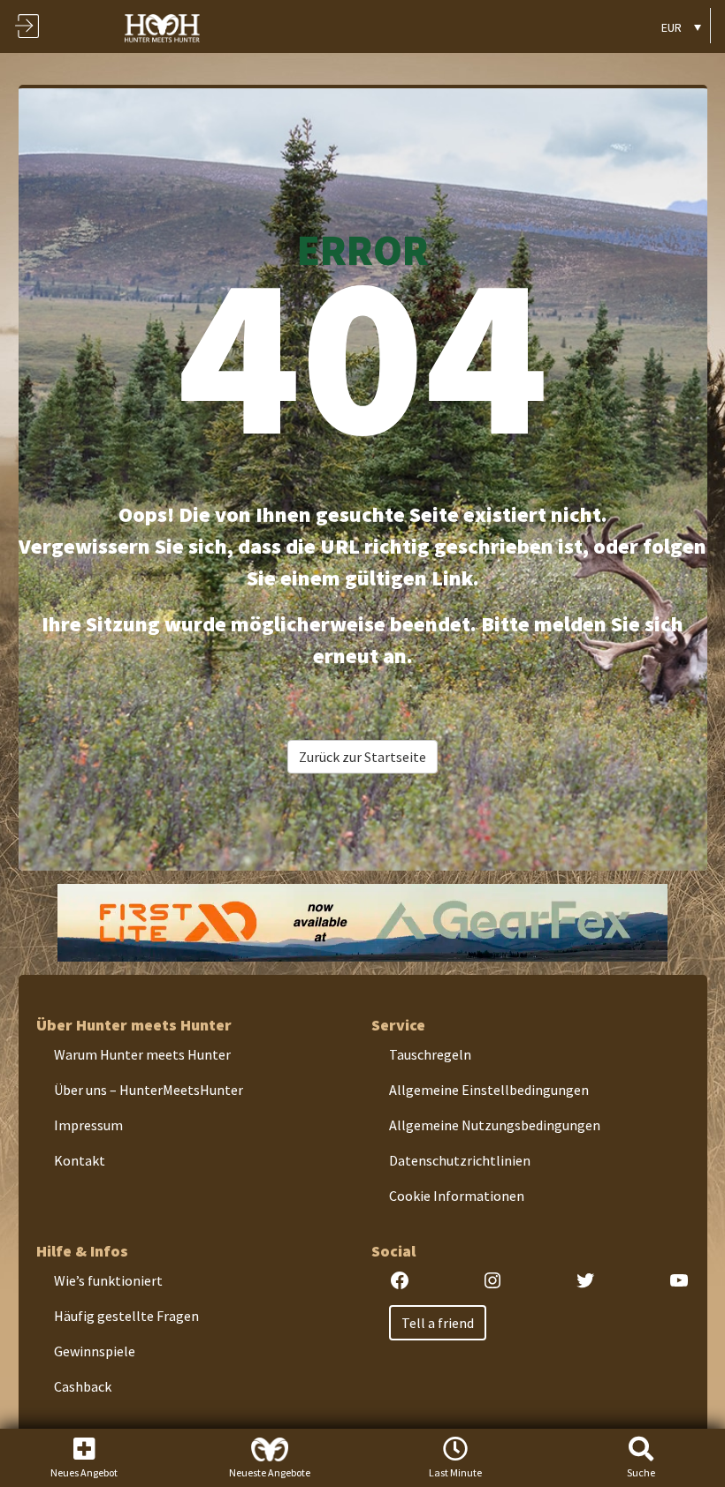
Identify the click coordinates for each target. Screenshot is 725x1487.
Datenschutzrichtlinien (459, 1160)
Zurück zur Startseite (362, 757)
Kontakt (79, 1160)
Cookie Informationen (456, 1195)
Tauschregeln (430, 1054)
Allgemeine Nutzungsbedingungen (494, 1125)
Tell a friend (437, 1323)
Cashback (82, 1386)
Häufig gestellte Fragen (126, 1316)
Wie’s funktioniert (108, 1280)
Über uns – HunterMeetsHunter (148, 1089)
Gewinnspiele (94, 1351)
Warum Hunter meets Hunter (142, 1054)
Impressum (88, 1125)
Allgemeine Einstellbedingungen (489, 1089)
